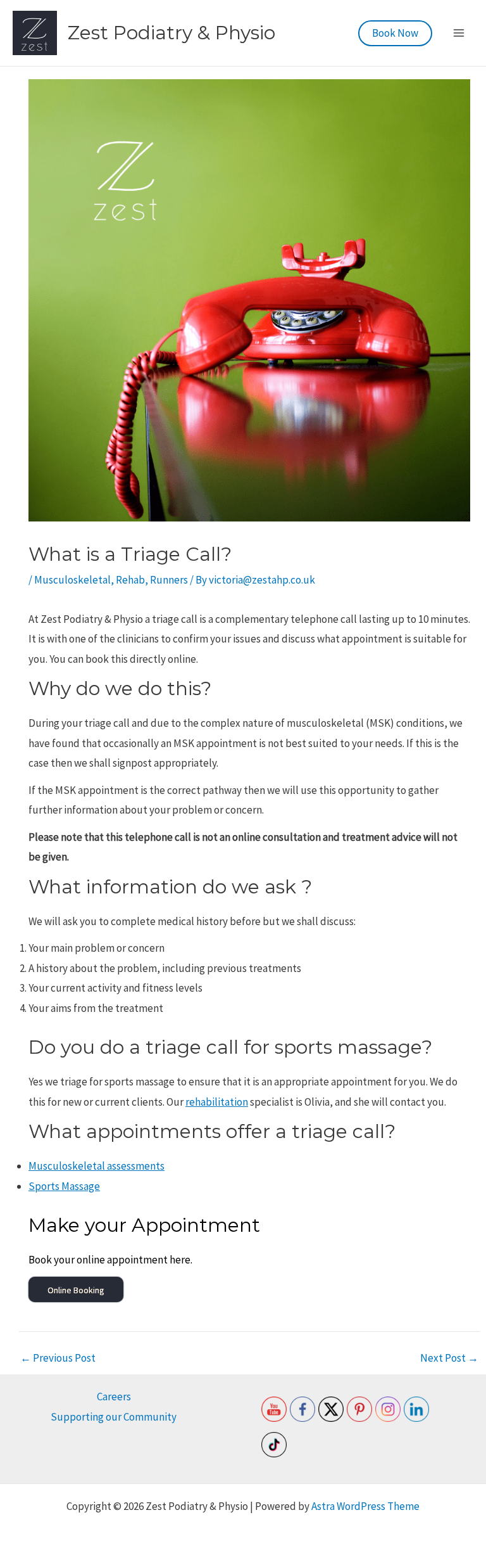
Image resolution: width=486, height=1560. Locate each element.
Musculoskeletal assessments (96, 1166)
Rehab (130, 580)
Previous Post (58, 1358)
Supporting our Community (114, 1417)
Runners (169, 580)
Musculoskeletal (72, 580)
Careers (114, 1396)
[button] (395, 33)
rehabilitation (216, 1102)
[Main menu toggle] (459, 33)
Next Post (449, 1358)
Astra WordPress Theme (365, 1506)
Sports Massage (64, 1186)
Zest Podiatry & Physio (171, 32)
